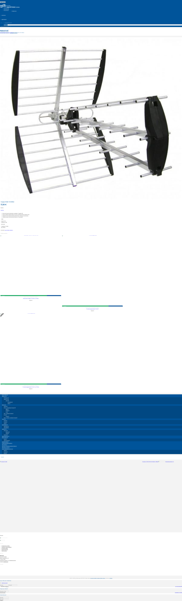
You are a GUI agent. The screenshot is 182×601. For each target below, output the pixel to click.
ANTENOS (25, 297)
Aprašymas (2, 210)
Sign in (7, 586)
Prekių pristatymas (6, 9)
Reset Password (2, 592)
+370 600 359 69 (13, 33)
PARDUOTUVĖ (14, 11)
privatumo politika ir (93, 578)
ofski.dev (110, 578)
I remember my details (178, 592)
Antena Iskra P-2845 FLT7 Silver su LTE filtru (31, 298)
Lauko (6, 230)
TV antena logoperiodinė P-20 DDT (92, 309)
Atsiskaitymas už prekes (7, 5)
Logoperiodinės (31, 297)
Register (1, 600)
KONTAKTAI (4, 15)
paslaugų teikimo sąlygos (101, 578)
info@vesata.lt (5, 562)
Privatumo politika (5, 548)
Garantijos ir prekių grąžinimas (6, 547)
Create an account (5, 583)
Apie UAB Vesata (6, 10)
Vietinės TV (11, 230)
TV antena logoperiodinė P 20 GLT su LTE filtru (31, 387)
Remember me (3, 586)
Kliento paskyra (4, 551)
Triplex (8, 230)
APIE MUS (13, 7)
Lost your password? (178, 586)
